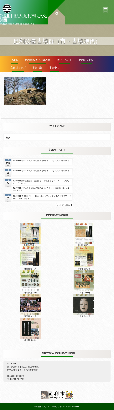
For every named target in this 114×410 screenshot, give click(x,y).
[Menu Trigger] (105, 10)
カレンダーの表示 (64, 205)
